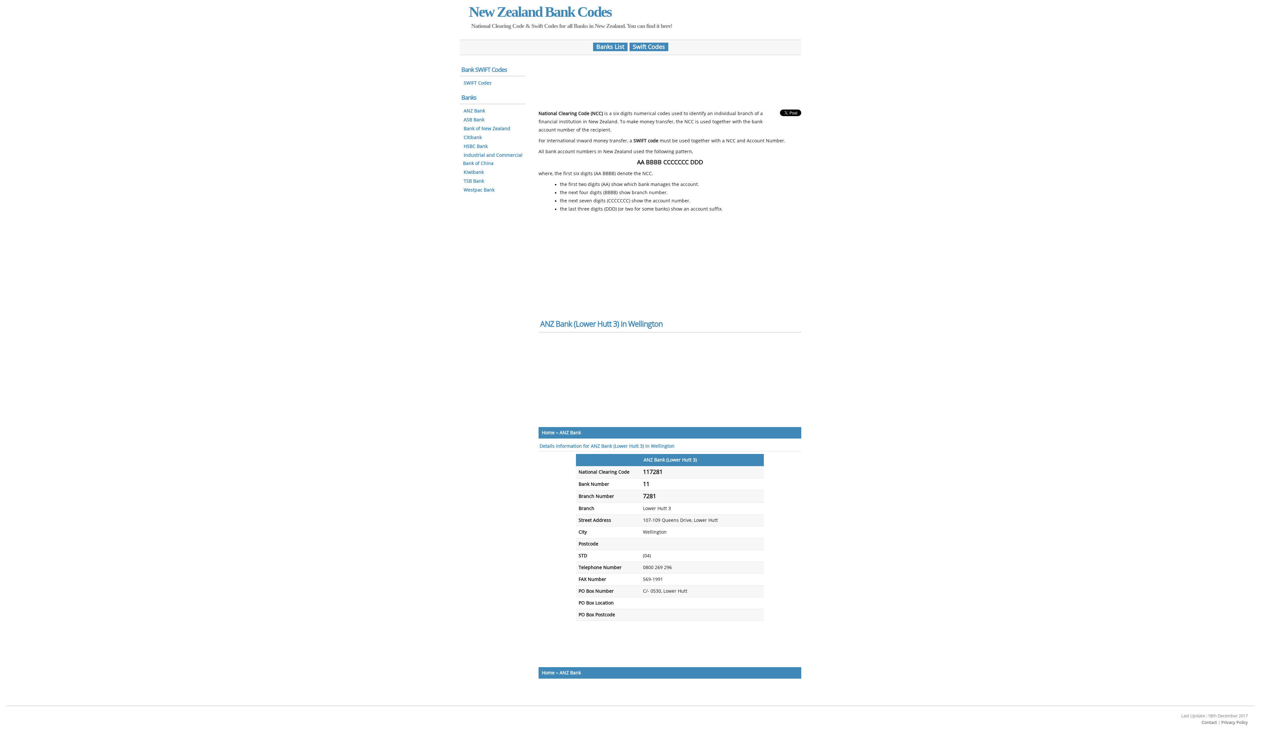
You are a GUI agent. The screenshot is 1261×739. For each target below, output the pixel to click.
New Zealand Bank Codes (540, 12)
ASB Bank (474, 120)
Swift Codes (649, 47)
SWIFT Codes (478, 83)
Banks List (610, 47)
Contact (1209, 722)
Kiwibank (474, 172)
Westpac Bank (479, 190)
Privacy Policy (1234, 722)
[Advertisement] (669, 79)
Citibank (473, 137)
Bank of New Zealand (487, 129)
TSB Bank (474, 181)
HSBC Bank (476, 146)
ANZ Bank (570, 433)
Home (548, 433)
